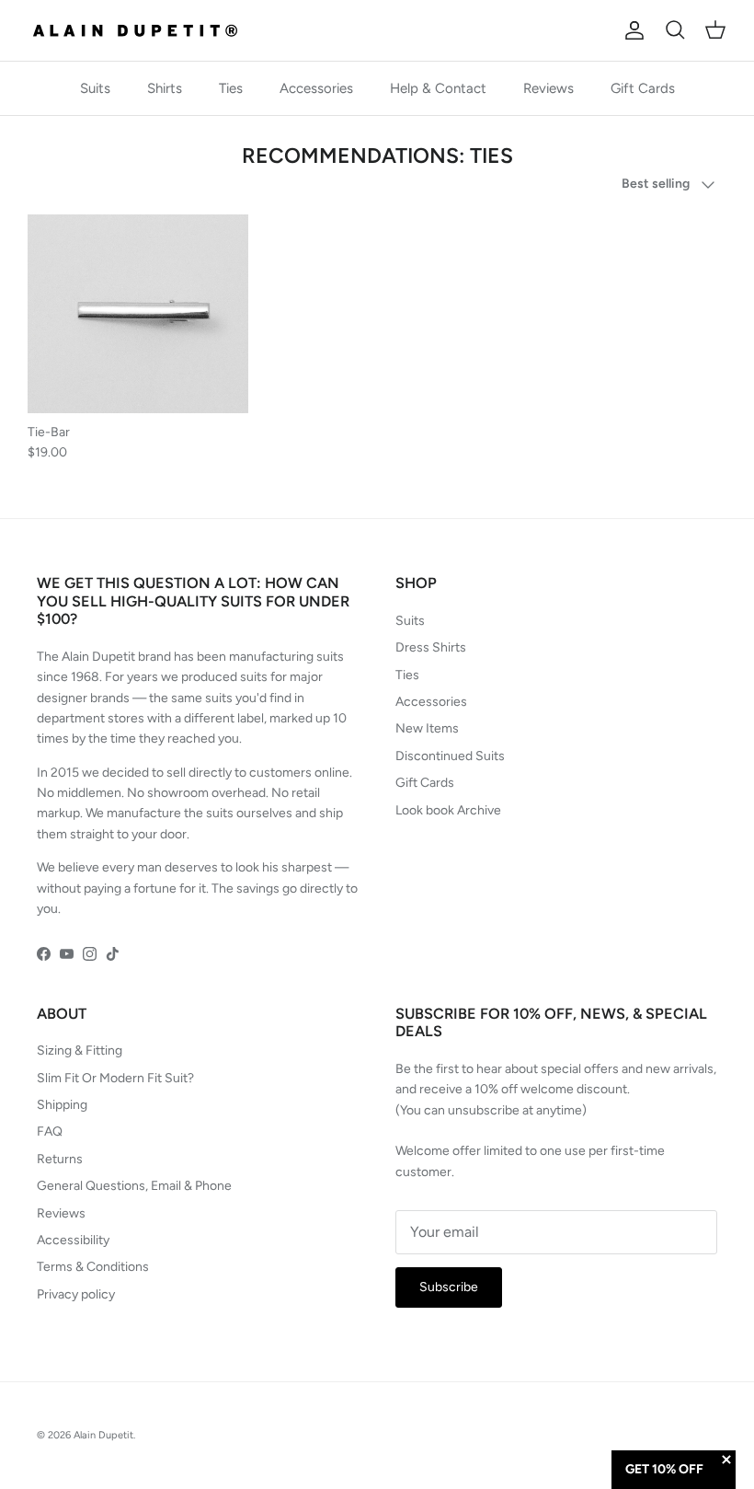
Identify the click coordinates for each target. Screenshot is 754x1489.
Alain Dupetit (103, 1435)
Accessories (316, 88)
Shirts (164, 88)
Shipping (62, 1105)
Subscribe (448, 1287)
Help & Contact (438, 88)
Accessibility (73, 1240)
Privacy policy (76, 1294)
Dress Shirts (430, 647)
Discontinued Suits (450, 756)
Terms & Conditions (93, 1267)
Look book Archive (448, 810)
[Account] (630, 30)
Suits (95, 88)
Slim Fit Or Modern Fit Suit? (115, 1078)
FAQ (50, 1131)
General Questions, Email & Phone (134, 1186)
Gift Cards (643, 88)
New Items (427, 728)
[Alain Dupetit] (140, 30)
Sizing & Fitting (79, 1050)
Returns (60, 1159)
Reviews (548, 88)
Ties (231, 88)
